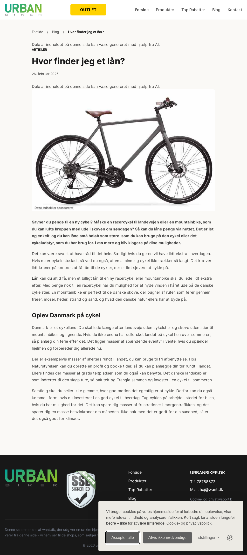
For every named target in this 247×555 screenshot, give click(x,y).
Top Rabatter (193, 9)
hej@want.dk (211, 489)
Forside (142, 9)
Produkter (165, 9)
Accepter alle (122, 537)
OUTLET (88, 9)
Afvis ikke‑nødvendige (167, 537)
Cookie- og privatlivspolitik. (189, 523)
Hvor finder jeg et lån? (86, 32)
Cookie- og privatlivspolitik (211, 499)
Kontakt (235, 9)
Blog (216, 9)
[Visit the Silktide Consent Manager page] (229, 537)
